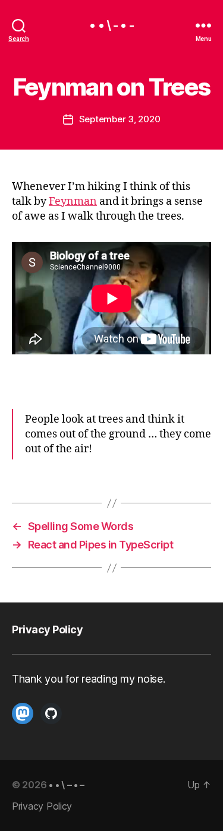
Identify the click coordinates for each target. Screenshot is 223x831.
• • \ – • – (66, 785)
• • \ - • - (111, 25)
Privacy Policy (47, 629)
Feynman (73, 201)
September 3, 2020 (120, 119)
